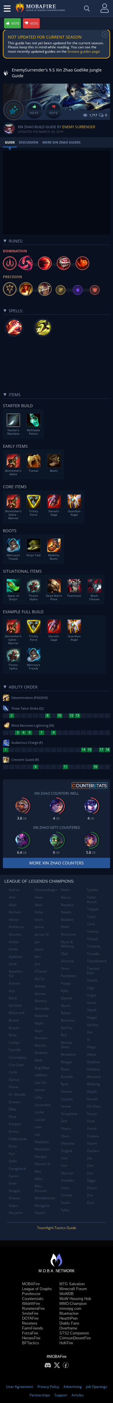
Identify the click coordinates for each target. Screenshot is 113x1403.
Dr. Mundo (17, 1094)
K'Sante (41, 971)
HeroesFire (31, 1338)
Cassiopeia (17, 1057)
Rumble (67, 1076)
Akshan (15, 912)
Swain (65, 1202)
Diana (13, 1086)
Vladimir (93, 1061)
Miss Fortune (41, 1188)
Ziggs (91, 1180)
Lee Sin (40, 1082)
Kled (38, 1060)
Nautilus (67, 904)
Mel (38, 1171)
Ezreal (14, 1131)
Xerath (92, 1099)
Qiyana (66, 998)
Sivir (64, 1165)
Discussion (28, 142)
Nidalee (67, 919)
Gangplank (17, 1168)
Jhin (38, 956)
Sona (65, 1187)
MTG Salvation (72, 1284)
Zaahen (93, 1150)
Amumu (15, 934)
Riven (65, 1069)
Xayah (92, 1091)
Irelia (39, 912)
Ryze (64, 1083)
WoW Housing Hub (75, 1299)
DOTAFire (30, 1318)
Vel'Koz (93, 1024)
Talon (91, 916)
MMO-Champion (73, 1303)
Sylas (65, 1209)
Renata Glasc (66, 1045)
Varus (91, 1002)
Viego (91, 1046)
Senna (66, 1106)
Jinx (37, 963)
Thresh (92, 938)
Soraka (66, 1195)
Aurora (14, 983)
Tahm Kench (92, 899)
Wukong (93, 1083)
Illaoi (38, 904)
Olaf (64, 953)
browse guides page (84, 51)
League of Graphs (37, 1289)
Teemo (92, 931)
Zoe (90, 1195)
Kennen (41, 1037)
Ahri (12, 897)
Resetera (29, 1323)
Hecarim (16, 1212)
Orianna (67, 960)
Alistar (14, 919)
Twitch (92, 980)
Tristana (93, 946)
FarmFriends (32, 1328)
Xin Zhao (94, 1106)
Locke (39, 1112)
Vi (88, 1039)
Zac (90, 1158)
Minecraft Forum (73, 1289)
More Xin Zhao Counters (56, 863)
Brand (14, 1020)
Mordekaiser (45, 1198)
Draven (15, 1101)
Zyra (90, 1202)
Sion (64, 1158)
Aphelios (16, 956)
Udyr (91, 987)
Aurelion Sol (15, 973)
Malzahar (42, 1149)
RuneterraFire (33, 1308)
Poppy (66, 983)
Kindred (41, 1052)
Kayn (39, 1030)
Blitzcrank (17, 1012)
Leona (40, 1089)
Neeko (66, 912)
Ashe (13, 963)
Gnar (13, 1183)
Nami (65, 889)
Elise (12, 1116)
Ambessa (16, 926)
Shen (65, 1136)
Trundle (93, 953)
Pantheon (68, 975)
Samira (66, 1091)
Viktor (91, 1054)
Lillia (38, 1097)
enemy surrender (78, 126)
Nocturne (68, 934)
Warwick (94, 1076)
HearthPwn (68, 1318)
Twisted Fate (93, 971)
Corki (13, 1072)
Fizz (12, 1153)
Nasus (66, 897)
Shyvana (67, 1143)
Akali (13, 904)
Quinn (65, 1005)
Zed (90, 1165)
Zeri (90, 1173)
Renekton (68, 1054)
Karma (40, 993)
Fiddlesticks (18, 1138)
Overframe (68, 1328)
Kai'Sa (40, 978)
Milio (39, 1178)
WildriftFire (31, 1303)
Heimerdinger (46, 889)
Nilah (65, 926)
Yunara (93, 1136)
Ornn (65, 968)
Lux (37, 1134)
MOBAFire (31, 1284)
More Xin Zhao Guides (61, 142)
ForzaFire (30, 1333)
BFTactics (30, 1343)
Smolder (67, 1180)
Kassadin (42, 1008)
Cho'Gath (16, 1064)
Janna (39, 926)
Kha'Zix (40, 1045)
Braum (14, 1027)
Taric (91, 923)
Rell (64, 1035)
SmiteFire (30, 1313)
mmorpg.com (70, 1308)
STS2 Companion (74, 1333)
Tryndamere (97, 960)
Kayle (39, 1023)
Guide (10, 142)
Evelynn (15, 1123)
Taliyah (93, 909)
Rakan (66, 1012)
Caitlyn (14, 1042)
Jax (37, 941)
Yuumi (92, 1143)
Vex (90, 1032)
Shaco (66, 1128)
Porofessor (31, 1294)
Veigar (92, 1017)
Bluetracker (69, 1313)
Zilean (92, 1187)
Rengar (66, 1061)
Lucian (40, 1119)
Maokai (41, 1156)
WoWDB (66, 1294)
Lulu (38, 1126)
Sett (64, 1121)
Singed (66, 1150)
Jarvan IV (42, 934)
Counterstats (32, 1299)
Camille (15, 1049)
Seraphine (69, 1113)
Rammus (68, 1020)
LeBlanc (41, 1075)
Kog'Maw (42, 1067)
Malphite (42, 1141)
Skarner (67, 1173)
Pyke (64, 990)
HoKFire (66, 1343)
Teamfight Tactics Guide (56, 1227)
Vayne (92, 1009)
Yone (91, 1121)
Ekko (12, 1109)
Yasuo (92, 1113)
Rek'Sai (66, 1027)
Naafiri (40, 1212)
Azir (12, 990)
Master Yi (42, 1163)
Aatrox (14, 889)
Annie (13, 949)
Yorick (92, 1128)
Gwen (13, 1205)
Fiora (13, 1146)
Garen (14, 1176)
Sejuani (67, 1099)
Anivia (14, 941)
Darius (14, 1079)
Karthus (41, 1000)
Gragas (15, 1190)
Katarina (41, 1015)
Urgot (91, 995)
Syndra (92, 889)
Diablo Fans (69, 1323)
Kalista (40, 986)
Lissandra (42, 1104)
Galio (13, 1160)
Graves (14, 1198)
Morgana (42, 1205)
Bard (13, 998)
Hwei (39, 897)
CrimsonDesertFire (75, 1338)
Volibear (93, 1069)
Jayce (39, 949)
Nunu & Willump (67, 944)
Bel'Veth (15, 1005)
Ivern (39, 919)
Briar (13, 1035)
